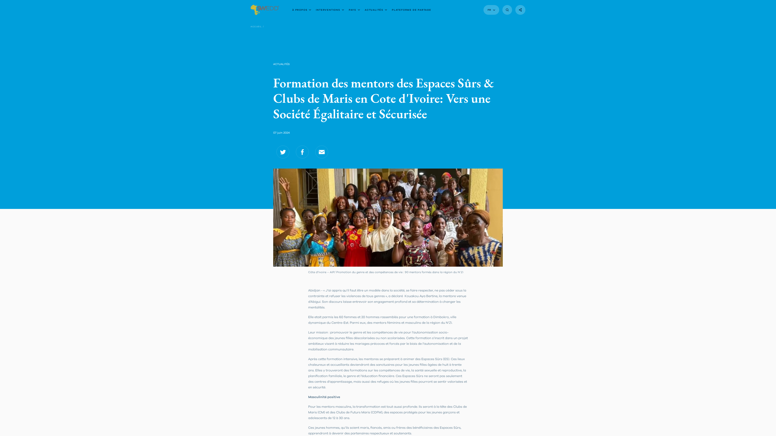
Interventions (328, 10)
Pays (352, 10)
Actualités (374, 10)
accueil (256, 27)
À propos (299, 10)
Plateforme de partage (411, 10)
